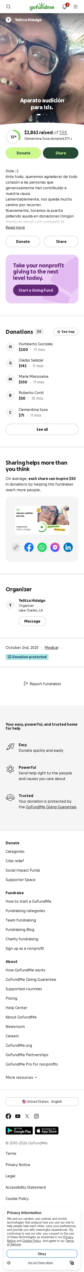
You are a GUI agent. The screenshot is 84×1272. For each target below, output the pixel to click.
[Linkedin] (68, 547)
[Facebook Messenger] (55, 547)
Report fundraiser (45, 684)
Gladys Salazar (31, 360)
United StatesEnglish (44, 1101)
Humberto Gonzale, (36, 344)
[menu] (75, 6)
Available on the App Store (47, 1131)
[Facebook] (29, 547)
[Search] (8, 6)
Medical (51, 647)
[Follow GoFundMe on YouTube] (17, 1116)
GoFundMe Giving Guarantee (51, 807)
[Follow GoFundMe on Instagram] (36, 1116)
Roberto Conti (31, 392)
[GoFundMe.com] (42, 6)
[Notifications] (64, 6)
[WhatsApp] (42, 547)
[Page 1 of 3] (39, 114)
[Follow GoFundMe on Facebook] (8, 1116)
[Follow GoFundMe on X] (27, 1116)
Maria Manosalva (33, 376)
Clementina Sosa (33, 409)
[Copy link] (16, 547)
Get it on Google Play (19, 1131)
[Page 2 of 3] (43, 114)
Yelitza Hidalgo (32, 600)
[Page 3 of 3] (46, 114)
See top (68, 332)
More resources (19, 1077)
